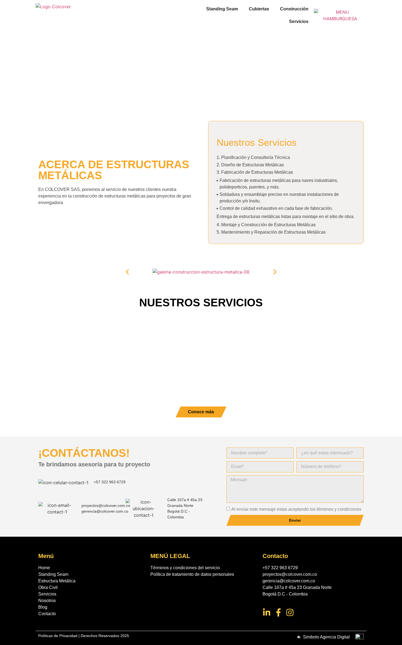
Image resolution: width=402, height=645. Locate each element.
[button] (127, 272)
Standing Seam (222, 9)
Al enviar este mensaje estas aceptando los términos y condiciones (296, 509)
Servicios (298, 21)
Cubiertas (259, 9)
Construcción (294, 9)
